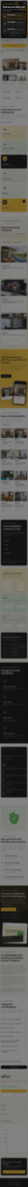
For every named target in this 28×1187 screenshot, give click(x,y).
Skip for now (14, 35)
